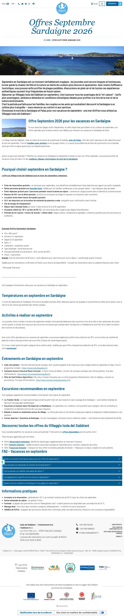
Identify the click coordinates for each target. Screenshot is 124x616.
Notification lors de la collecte (36, 612)
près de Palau (75, 140)
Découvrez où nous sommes (34, 4)
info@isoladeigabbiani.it (89, 532)
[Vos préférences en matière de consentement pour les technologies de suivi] (2, 462)
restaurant (11, 348)
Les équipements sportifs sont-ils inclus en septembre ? (27, 477)
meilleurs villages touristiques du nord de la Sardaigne (53, 159)
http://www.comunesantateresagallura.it (33, 374)
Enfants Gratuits (16, 444)
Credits (119, 536)
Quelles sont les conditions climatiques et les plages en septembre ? (31, 483)
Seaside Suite (36, 188)
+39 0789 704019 (86, 524)
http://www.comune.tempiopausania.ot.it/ (53, 380)
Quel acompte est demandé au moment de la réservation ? (27, 465)
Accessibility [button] (63, 606)
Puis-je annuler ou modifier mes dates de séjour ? (24, 471)
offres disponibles (71, 431)
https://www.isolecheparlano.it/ (35, 368)
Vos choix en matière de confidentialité (76, 612)
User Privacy (117, 524)
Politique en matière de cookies (113, 532)
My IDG (95, 4)
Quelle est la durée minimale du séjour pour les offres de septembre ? (31, 458)
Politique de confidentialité (115, 528)
